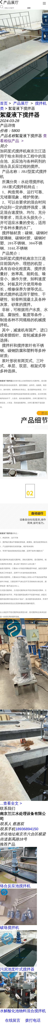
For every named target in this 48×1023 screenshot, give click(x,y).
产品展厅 (20, 103)
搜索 (29, 8)
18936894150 (26, 829)
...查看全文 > (11, 803)
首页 (4, 103)
